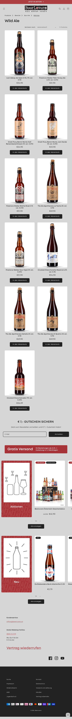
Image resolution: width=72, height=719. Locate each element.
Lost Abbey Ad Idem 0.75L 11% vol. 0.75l (19, 79)
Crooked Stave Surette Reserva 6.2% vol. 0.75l (52, 271)
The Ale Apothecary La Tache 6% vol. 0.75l (52, 207)
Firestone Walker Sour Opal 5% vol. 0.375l (19, 271)
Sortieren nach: (30, 27)
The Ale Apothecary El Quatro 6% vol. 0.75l (52, 335)
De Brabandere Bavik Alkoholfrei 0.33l (50, 584)
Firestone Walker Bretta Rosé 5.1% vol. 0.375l (19, 207)
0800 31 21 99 (11, 634)
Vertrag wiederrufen (24, 648)
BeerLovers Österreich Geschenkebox (50, 509)
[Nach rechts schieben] (40, 521)
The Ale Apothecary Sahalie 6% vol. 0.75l (20, 335)
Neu (16, 582)
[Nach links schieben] (32, 521)
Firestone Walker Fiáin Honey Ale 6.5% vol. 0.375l (52, 79)
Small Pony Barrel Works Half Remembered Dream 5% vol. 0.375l (19, 143)
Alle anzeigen (36, 526)
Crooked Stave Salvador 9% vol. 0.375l (19, 399)
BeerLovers (38, 710)
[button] (4, 9)
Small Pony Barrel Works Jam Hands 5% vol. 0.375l (52, 143)
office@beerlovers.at (15, 621)
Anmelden (59, 434)
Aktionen (16, 507)
